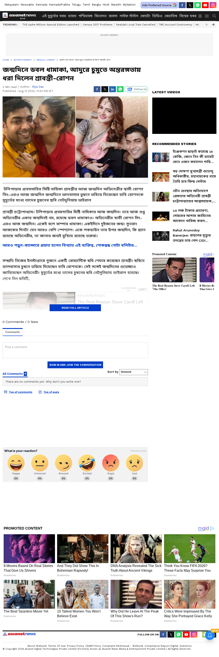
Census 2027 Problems (97, 24)
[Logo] (21, 16)
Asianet (19, 633)
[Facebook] (182, 5)
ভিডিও (157, 16)
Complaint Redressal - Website (122, 645)
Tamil (86, 4)
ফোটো (145, 16)
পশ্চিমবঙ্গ (85, 16)
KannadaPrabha (59, 4)
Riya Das (38, 86)
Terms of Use (57, 645)
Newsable (27, 4)
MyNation (129, 4)
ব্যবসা (113, 16)
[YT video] (205, 5)
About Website (37, 645)
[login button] (201, 16)
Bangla (96, 4)
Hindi (105, 4)
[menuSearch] (214, 16)
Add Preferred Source (157, 5)
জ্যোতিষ (170, 16)
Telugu (76, 4)
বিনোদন (101, 16)
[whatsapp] (197, 5)
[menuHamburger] (207, 16)
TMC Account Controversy (175, 24)
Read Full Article (75, 307)
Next (213, 24)
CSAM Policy (93, 645)
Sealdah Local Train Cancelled (135, 24)
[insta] (213, 5)
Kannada (41, 4)
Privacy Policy (75, 645)
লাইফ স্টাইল (129, 16)
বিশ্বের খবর (187, 16)
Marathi (116, 4)
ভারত (72, 16)
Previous (207, 24)
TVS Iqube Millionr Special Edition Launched (50, 24)
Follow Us (140, 89)
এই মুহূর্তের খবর (54, 16)
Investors (186, 645)
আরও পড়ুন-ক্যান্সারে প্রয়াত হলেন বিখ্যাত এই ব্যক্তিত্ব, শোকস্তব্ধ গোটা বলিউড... (70, 245)
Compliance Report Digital (161, 645)
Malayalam (11, 4)
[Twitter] (189, 5)
